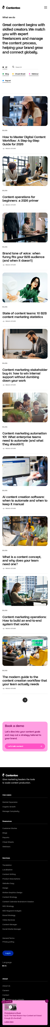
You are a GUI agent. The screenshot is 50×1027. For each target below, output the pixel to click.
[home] (10, 775)
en (5, 966)
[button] (25, 29)
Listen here (8, 1022)
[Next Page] (25, 700)
